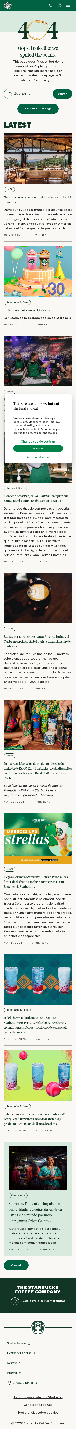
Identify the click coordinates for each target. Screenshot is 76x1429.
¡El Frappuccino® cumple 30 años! (26, 310)
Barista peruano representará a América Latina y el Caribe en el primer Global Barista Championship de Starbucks (37, 641)
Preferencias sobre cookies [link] (38, 1412)
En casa (12, 1373)
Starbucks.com (17, 1343)
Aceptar (38, 448)
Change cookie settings (38, 441)
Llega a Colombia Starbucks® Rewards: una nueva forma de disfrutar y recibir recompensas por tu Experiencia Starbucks (36, 882)
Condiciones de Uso (38, 1405)
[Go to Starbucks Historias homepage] (8, 5)
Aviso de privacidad (38, 457)
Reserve (12, 1363)
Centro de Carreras (19, 1353)
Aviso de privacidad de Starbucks (38, 1397)
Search (62, 93)
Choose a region (23, 1383)
